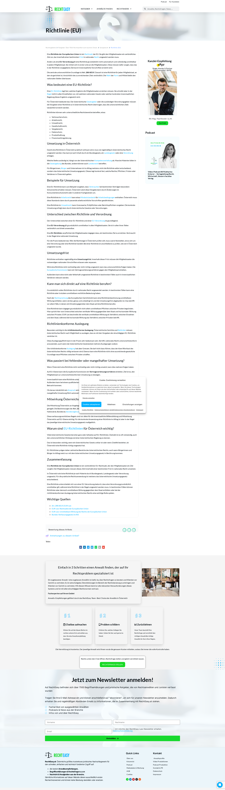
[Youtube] (133, 779)
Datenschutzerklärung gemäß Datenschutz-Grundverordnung (115, 410)
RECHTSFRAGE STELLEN (112, 664)
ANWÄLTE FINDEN (105, 9)
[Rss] (140, 779)
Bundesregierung (73, 411)
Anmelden (112, 738)
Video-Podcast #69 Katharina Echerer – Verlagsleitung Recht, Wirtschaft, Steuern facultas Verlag (161, 175)
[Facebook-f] (127, 779)
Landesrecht (93, 163)
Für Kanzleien (174, 2)
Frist (81, 57)
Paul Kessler (162, 118)
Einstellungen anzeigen (132, 404)
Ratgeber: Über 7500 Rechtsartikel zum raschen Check (77, 47)
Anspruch (72, 390)
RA (150, 118)
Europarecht (104, 47)
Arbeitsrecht (66, 197)
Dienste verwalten (89, 398)
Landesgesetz (109, 153)
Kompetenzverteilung (103, 160)
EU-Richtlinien (73, 428)
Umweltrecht (66, 205)
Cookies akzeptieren (91, 404)
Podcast (164, 2)
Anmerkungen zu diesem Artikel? (64, 536)
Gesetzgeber (92, 102)
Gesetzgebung (55, 163)
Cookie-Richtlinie (87, 410)
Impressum (139, 410)
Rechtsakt (89, 54)
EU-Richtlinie (56, 91)
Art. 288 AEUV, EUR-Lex (61, 506)
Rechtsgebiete (51, 47)
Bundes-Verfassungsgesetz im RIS (65, 514)
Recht (96, 57)
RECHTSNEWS (123, 9)
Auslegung (71, 348)
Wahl (108, 75)
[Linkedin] (130, 779)
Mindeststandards (87, 197)
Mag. (154, 118)
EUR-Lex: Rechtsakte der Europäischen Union (70, 508)
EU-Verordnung (98, 221)
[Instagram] (136, 779)
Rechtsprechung (61, 298)
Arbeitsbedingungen (106, 197)
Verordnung (128, 153)
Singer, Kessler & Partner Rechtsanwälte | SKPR (162, 69)
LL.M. (170, 118)
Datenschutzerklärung (123, 731)
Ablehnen (111, 404)
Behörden (122, 330)
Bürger (63, 168)
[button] (80, 547)
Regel (49, 94)
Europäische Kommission (57, 270)
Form (116, 75)
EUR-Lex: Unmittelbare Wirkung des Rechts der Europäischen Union (79, 512)
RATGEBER (85, 9)
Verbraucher (94, 187)
